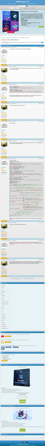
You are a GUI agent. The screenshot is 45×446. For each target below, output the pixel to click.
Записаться (22, 429)
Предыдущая (17, 278)
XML (2, 297)
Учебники (3, 316)
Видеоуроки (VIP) (5, 328)
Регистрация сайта (5, 301)
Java (3, 305)
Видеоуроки (4, 318)
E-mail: (18, 396)
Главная (9, 3)
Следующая (26, 278)
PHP (2, 293)
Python (3, 307)
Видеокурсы (19, 3)
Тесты (36, 3)
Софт (3, 320)
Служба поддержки (30, 3)
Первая (13, 278)
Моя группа (16, 347)
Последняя (31, 278)
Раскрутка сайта (5, 303)
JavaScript (4, 291)
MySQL (3, 295)
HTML (3, 287)
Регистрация (28, 8)
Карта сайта (4, 324)
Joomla (3, 299)
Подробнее (41, 26)
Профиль (4, 64)
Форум (3, 322)
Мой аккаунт (8, 347)
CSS (2, 289)
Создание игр (5, 357)
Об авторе (14, 3)
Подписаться (8, 336)
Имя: (17, 398)
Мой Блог (24, 3)
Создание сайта (15, 37)
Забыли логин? (34, 8)
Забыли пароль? (34, 7)
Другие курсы (22, 402)
